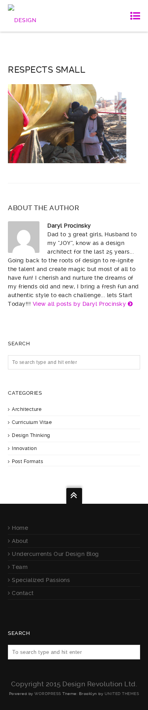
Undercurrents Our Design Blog (55, 554)
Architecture (26, 409)
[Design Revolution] (39, 16)
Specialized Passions (41, 580)
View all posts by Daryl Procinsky (79, 304)
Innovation (24, 448)
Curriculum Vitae (32, 422)
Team (20, 567)
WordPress (47, 693)
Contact (23, 593)
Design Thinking (31, 435)
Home (20, 528)
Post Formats (27, 461)
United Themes (122, 693)
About (20, 541)
